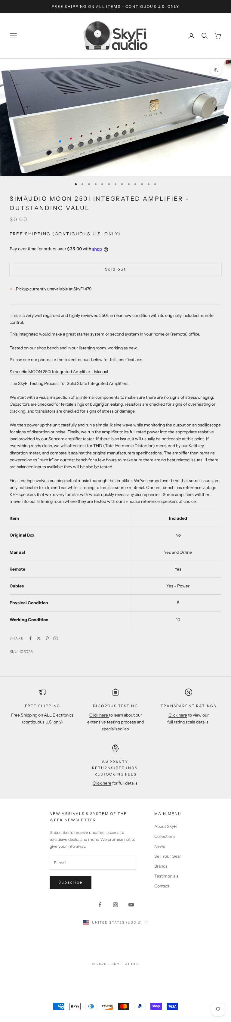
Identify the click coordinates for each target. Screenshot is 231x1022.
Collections (164, 836)
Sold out (115, 269)
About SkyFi (165, 826)
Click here (99, 715)
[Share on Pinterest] (47, 638)
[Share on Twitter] (38, 638)
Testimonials (166, 876)
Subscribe (70, 882)
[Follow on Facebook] (100, 905)
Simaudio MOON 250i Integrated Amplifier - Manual (59, 371)
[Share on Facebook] (30, 638)
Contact (161, 886)
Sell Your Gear (167, 856)
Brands (161, 866)
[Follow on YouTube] (131, 905)
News (159, 846)
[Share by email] (55, 638)
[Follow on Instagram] (115, 905)
